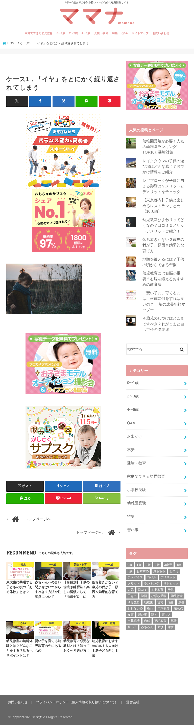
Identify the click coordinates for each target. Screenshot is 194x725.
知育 (131, 614)
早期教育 (163, 608)
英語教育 (160, 621)
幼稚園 (148, 602)
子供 (171, 589)
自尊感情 (134, 621)
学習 (144, 596)
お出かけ (134, 436)
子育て (132, 596)
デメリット (168, 577)
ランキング (151, 583)
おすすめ (143, 571)
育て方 (166, 614)
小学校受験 (136, 490)
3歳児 (168, 565)
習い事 (132, 530)
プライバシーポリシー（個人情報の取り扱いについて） (77, 702)
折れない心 (135, 608)
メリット (134, 583)
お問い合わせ (161, 33)
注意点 (178, 608)
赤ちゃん (147, 627)
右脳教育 (157, 589)
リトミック (171, 583)
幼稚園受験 (136, 503)
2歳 (148, 565)
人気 (131, 589)
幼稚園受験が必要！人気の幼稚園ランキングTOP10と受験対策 (163, 146)
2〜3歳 (73, 33)
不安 (131, 450)
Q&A (125, 33)
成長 (181, 602)
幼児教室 (177, 596)
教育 (150, 608)
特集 (115, 33)
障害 (171, 627)
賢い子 (132, 627)
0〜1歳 (61, 33)
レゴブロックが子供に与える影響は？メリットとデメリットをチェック (163, 186)
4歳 (178, 565)
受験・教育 (101, 33)
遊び (160, 627)
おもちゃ (159, 571)
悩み (171, 602)
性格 (160, 602)
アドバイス (135, 577)
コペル (151, 577)
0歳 (130, 565)
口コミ (142, 589)
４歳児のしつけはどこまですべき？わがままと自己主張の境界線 (163, 323)
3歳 (157, 565)
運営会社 (132, 702)
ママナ (37, 717)
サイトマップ (140, 33)
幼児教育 (134, 602)
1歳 (139, 565)
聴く (154, 614)
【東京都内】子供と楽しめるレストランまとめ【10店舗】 (163, 205)
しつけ (174, 571)
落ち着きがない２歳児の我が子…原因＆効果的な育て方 (163, 245)
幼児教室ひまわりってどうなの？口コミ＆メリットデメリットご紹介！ (163, 225)
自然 (147, 621)
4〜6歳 (86, 33)
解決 (174, 621)
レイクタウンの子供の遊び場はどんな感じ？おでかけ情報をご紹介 (163, 166)
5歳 (130, 571)
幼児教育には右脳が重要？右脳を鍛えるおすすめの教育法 (163, 278)
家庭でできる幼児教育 (39, 33)
